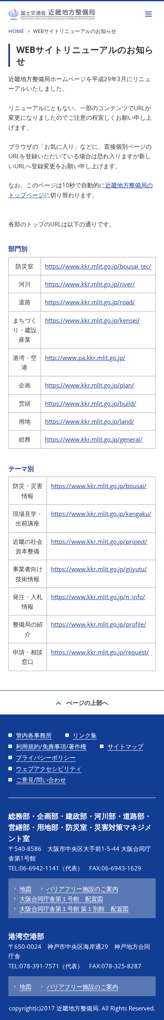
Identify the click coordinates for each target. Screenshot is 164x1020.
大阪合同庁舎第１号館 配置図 (61, 899)
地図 (25, 889)
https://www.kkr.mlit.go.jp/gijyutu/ (99, 569)
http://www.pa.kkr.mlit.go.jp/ (85, 358)
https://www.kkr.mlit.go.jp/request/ (100, 652)
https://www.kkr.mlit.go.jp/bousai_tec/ (98, 266)
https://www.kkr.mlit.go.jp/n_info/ (98, 597)
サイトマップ (125, 746)
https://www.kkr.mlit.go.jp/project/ (99, 541)
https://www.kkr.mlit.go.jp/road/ (90, 302)
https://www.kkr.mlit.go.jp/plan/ (89, 385)
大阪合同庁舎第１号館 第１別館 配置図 (74, 909)
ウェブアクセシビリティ (49, 769)
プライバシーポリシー (46, 757)
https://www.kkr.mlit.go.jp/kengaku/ (101, 514)
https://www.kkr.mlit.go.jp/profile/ (98, 624)
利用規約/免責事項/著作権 (51, 746)
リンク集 (85, 735)
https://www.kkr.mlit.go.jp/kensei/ (92, 320)
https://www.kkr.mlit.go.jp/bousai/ (98, 486)
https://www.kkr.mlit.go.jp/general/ (94, 439)
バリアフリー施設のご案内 (82, 889)
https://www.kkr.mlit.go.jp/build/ (90, 403)
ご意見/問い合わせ (41, 780)
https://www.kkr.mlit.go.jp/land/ (89, 421)
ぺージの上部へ (87, 703)
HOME (16, 31)
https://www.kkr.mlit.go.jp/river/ (90, 284)
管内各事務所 (34, 735)
